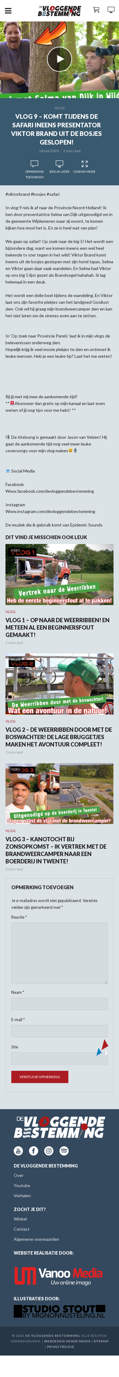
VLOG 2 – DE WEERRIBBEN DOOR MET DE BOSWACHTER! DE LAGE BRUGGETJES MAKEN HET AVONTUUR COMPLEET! (58, 737)
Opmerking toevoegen (34, 174)
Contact (22, 1229)
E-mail (18, 1019)
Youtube (22, 1185)
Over (18, 1175)
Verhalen (22, 1195)
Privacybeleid (60, 1346)
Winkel (20, 1218)
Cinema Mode (85, 171)
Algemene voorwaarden (36, 1239)
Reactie (19, 917)
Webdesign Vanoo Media (67, 1341)
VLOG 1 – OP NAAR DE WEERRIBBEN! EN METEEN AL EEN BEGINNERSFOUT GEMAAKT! (57, 627)
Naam (17, 992)
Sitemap (101, 1341)
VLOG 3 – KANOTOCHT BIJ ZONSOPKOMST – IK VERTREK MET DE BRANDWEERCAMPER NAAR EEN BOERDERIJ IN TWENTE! (55, 850)
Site (14, 1046)
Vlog (60, 108)
